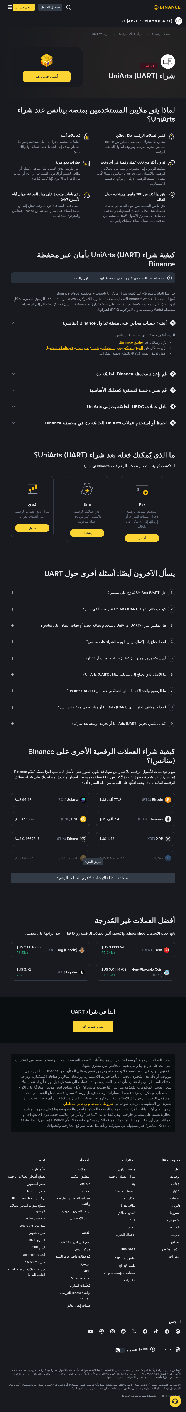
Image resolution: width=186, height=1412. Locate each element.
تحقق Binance (80, 1278)
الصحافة (175, 1198)
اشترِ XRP (38, 1247)
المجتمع (176, 1242)
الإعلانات (175, 1184)
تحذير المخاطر (171, 1249)
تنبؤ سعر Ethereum (32, 1225)
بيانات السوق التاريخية (75, 1211)
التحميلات (84, 1169)
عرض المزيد (93, 862)
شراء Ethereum (34, 1262)
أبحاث (131, 1227)
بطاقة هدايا (128, 1206)
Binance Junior (124, 1191)
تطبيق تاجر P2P (125, 1258)
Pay (132, 1184)
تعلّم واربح (38, 1169)
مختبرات (129, 1280)
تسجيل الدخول (50, 7)
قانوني (176, 1206)
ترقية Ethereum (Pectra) (28, 1198)
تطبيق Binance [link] (131, 342)
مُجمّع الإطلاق (126, 1213)
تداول (32, 528)
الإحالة (86, 1191)
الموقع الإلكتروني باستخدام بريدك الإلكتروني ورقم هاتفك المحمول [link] (94, 347)
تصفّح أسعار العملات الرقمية (26, 1176)
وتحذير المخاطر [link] (75, 1103)
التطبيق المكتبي (80, 1176)
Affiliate (85, 1184)
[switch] (120, 1350)
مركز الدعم (82, 1249)
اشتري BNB (37, 1240)
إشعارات (175, 1256)
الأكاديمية (129, 1198)
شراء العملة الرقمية (122, 1176)
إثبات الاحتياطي (80, 1218)
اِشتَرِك (87, 533)
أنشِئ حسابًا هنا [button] (47, 76)
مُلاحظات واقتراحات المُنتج (72, 1256)
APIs (87, 1271)
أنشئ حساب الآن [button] (93, 1027)
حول (178, 1169)
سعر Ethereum (34, 1191)
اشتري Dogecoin (33, 1255)
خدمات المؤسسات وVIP (119, 1273)
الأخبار (176, 1191)
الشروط (175, 1213)
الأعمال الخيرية (125, 1235)
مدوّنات (176, 1235)
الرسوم (85, 1264)
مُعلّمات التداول (80, 1285)
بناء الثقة (175, 1227)
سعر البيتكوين (36, 1184)
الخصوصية (174, 1220)
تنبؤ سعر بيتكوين (34, 1218)
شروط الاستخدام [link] (100, 1103)
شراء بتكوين (37, 1233)
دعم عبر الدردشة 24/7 (75, 1242)
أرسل (142, 538)
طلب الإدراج (127, 1265)
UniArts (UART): (156, 21)
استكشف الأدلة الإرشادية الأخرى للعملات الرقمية (93, 878)
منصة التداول (126, 1169)
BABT (131, 1220)
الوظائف (175, 1176)
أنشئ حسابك (23, 7)
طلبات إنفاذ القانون (77, 1305)
